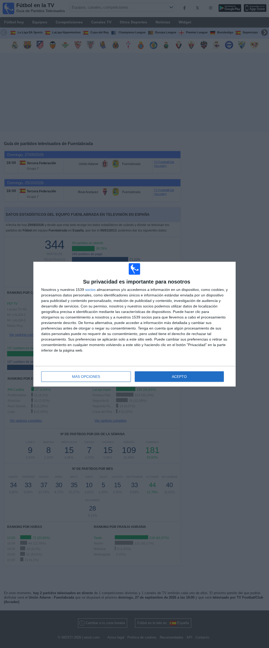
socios (90, 289)
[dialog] (134, 324)
